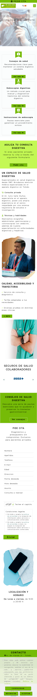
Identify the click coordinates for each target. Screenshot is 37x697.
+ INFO (7, 316)
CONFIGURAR (18, 688)
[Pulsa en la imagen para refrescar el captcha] (8, 506)
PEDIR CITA (19, 1)
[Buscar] (23, 6)
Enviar (11, 539)
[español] (25, 6)
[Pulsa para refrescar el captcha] (13, 506)
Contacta (19, 38)
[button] (34, 5)
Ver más (18, 76)
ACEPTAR (26, 693)
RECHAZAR (11, 693)
